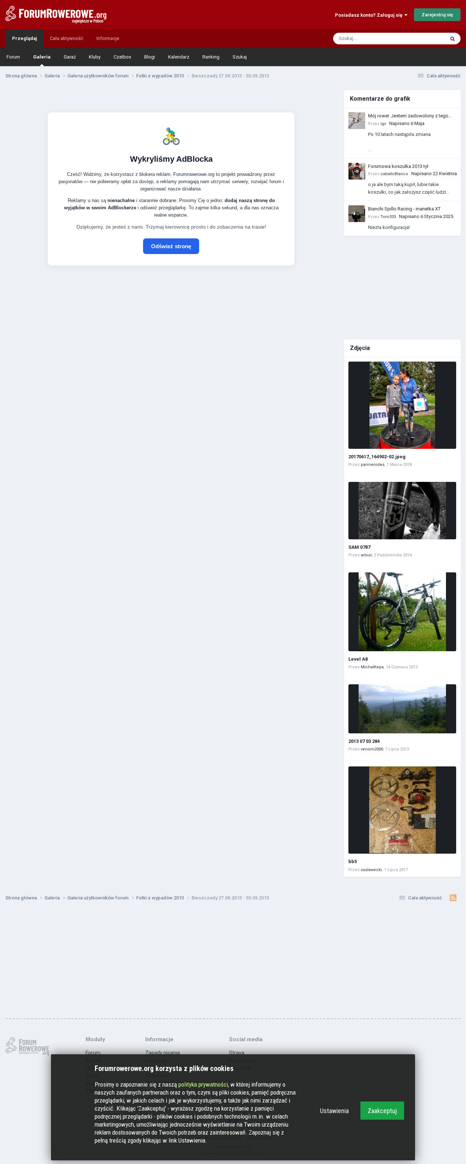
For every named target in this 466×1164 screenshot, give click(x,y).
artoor (366, 555)
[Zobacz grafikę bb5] (402, 810)
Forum (13, 57)
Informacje (107, 38)
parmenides (372, 464)
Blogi (149, 57)
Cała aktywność (66, 38)
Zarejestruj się (437, 14)
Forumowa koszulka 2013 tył (398, 166)
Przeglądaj (24, 38)
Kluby (94, 57)
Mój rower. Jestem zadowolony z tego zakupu (408, 116)
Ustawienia (334, 1111)
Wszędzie (425, 38)
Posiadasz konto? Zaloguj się (369, 15)
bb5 (352, 861)
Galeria (42, 57)
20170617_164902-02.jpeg (377, 456)
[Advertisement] (402, 286)
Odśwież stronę (171, 246)
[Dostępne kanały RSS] (453, 898)
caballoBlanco (394, 174)
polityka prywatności (203, 1084)
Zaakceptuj (382, 1111)
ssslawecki (371, 869)
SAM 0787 (359, 547)
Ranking (211, 57)
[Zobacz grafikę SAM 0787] (402, 510)
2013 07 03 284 (364, 741)
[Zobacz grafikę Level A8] (402, 611)
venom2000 (372, 749)
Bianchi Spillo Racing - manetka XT (404, 209)
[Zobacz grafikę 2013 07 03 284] (402, 708)
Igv (383, 123)
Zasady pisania (162, 1053)
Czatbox (122, 57)
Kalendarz (178, 57)
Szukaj (240, 57)
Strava (236, 1053)
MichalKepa (372, 667)
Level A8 (358, 659)
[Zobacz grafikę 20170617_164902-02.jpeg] (402, 405)
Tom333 (388, 216)
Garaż (70, 57)
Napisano (406, 123)
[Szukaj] (453, 38)
